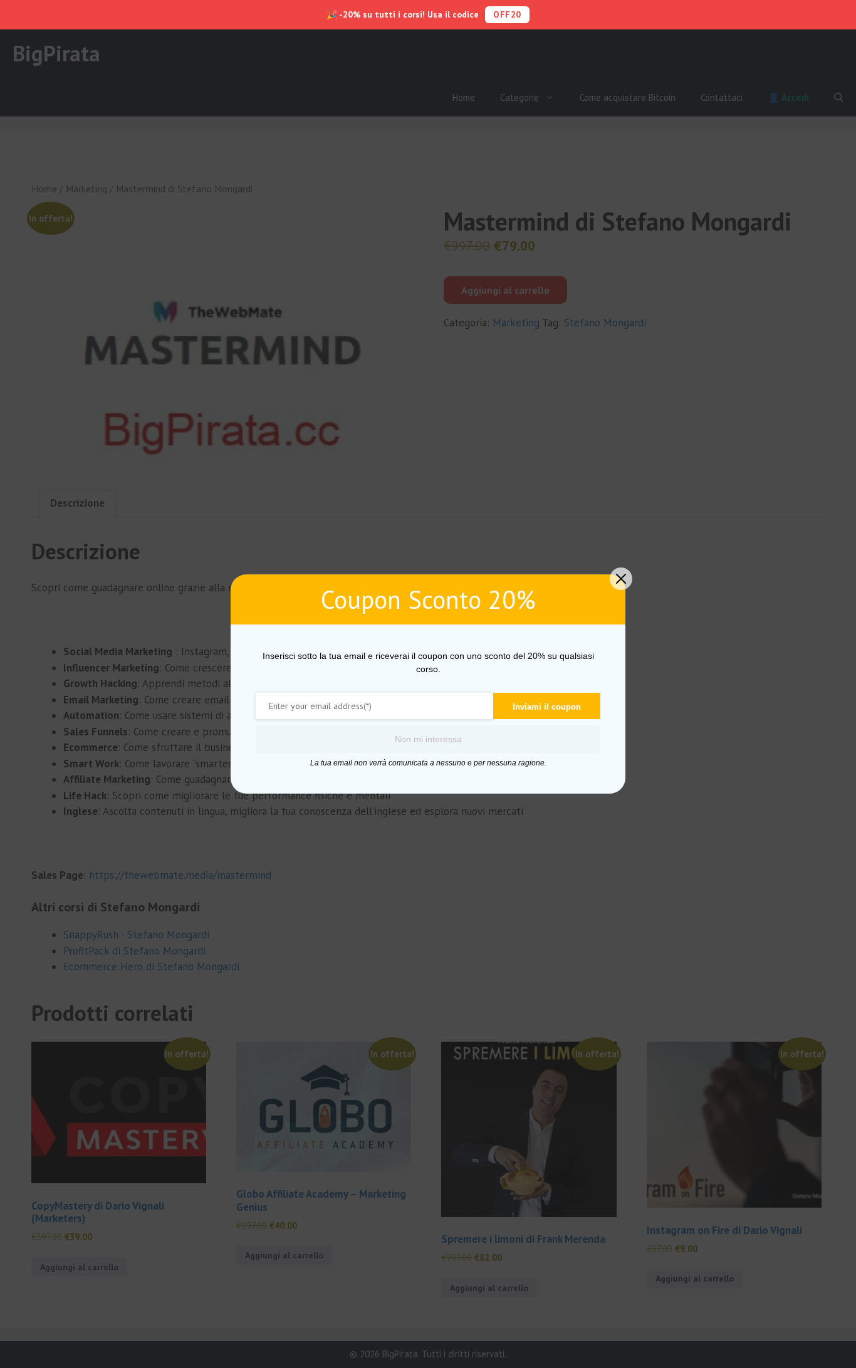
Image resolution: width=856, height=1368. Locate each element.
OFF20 (507, 14)
